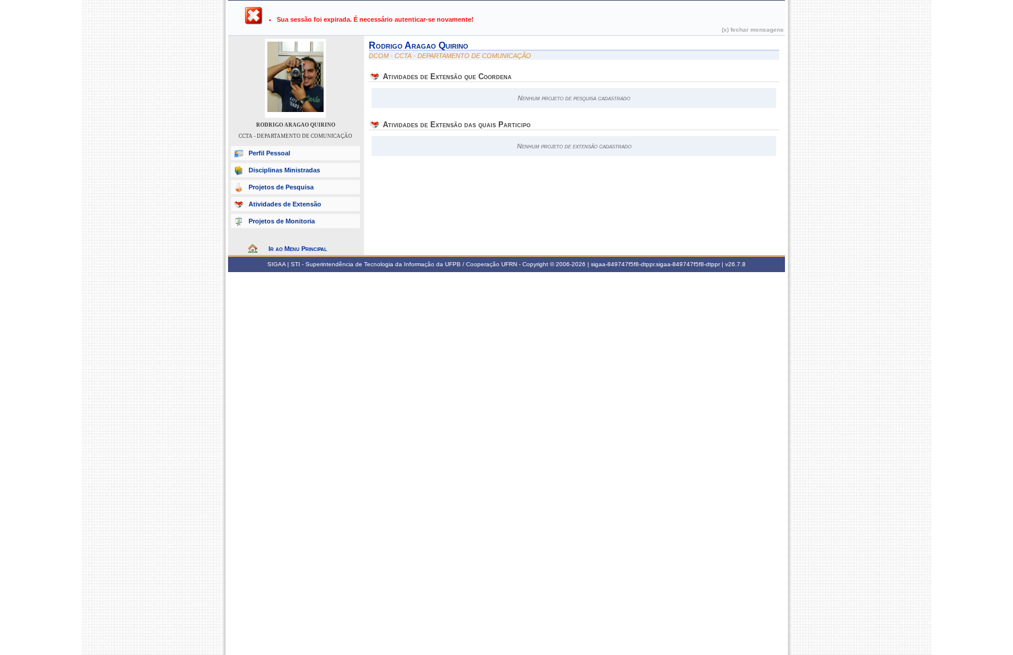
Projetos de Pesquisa (281, 187)
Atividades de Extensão (285, 204)
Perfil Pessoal (269, 153)
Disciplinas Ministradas (284, 170)
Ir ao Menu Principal (297, 248)
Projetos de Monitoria (282, 221)
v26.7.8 (735, 264)
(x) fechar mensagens (753, 29)
